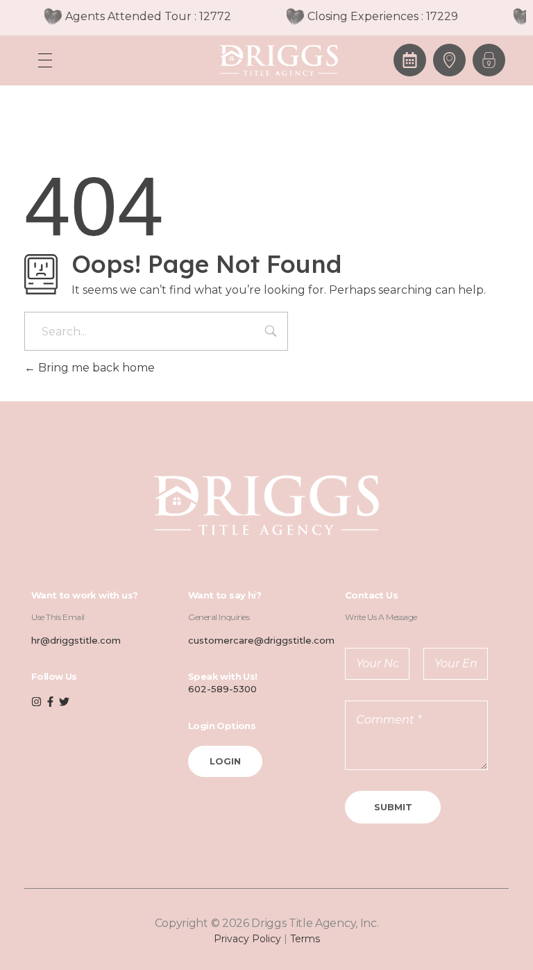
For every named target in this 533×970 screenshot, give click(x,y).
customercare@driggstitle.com (261, 640)
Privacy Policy (247, 939)
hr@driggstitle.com (76, 640)
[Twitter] (64, 701)
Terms (305, 939)
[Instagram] (36, 701)
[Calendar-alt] (410, 60)
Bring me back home (95, 367)
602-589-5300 (222, 688)
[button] (489, 60)
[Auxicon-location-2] (449, 60)
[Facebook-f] (50, 701)
